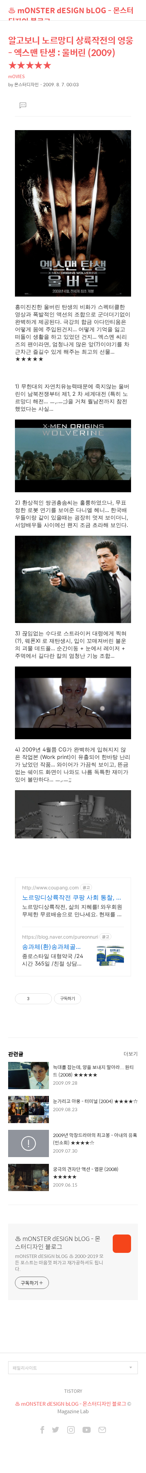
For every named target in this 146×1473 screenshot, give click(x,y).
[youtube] (87, 1430)
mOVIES (16, 76)
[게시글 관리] (44, 999)
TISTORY (73, 1391)
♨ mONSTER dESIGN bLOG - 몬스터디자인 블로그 (70, 12)
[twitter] (55, 1430)
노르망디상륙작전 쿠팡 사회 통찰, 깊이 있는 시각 (72, 898)
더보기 (131, 1054)
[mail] (102, 1430)
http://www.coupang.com (50, 887)
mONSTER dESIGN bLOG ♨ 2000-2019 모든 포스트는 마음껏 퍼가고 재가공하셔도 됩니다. (59, 1262)
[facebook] (42, 1430)
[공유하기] (36, 999)
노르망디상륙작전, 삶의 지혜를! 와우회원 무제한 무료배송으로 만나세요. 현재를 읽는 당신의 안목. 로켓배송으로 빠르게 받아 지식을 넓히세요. (72, 910)
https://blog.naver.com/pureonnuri (60, 937)
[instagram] (71, 1430)
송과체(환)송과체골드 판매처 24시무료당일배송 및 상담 (52, 947)
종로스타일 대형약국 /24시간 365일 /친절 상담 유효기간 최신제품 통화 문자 (52, 960)
